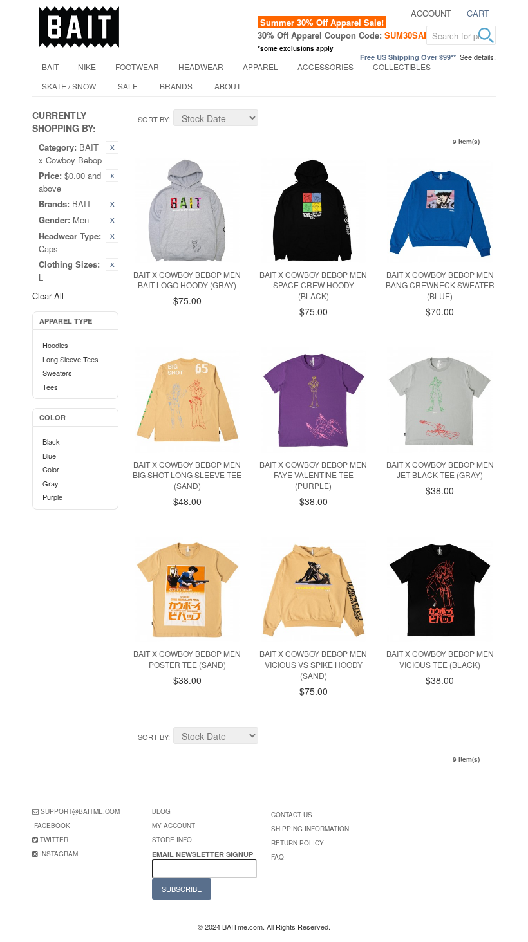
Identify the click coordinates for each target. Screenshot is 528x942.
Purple (52, 497)
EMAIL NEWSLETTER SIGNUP (203, 854)
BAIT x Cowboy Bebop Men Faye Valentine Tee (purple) (313, 475)
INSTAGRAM (59, 853)
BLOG (161, 811)
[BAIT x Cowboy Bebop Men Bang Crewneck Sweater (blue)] (440, 210)
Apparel (260, 66)
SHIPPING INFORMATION (310, 828)
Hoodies (55, 345)
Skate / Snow (69, 85)
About (227, 85)
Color (50, 469)
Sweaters (57, 372)
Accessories (325, 66)
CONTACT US (291, 814)
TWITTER (54, 839)
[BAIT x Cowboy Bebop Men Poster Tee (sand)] (187, 590)
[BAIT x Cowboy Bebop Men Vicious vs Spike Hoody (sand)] (314, 590)
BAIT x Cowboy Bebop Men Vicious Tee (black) (440, 659)
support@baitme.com (80, 811)
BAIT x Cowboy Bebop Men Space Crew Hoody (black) (313, 285)
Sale (128, 85)
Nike (87, 66)
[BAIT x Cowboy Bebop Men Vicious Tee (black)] (440, 590)
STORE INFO (172, 839)
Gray (50, 483)
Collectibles (402, 66)
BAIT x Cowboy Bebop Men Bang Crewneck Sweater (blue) (440, 285)
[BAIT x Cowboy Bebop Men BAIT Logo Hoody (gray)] (187, 210)
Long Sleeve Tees (70, 359)
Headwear (200, 66)
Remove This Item (112, 147)
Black (51, 441)
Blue (49, 455)
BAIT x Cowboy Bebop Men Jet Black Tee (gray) (440, 470)
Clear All (48, 296)
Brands (176, 85)
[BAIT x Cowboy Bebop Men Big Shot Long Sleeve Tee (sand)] (187, 400)
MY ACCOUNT (173, 825)
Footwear (137, 66)
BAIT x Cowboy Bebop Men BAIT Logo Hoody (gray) (187, 280)
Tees (50, 387)
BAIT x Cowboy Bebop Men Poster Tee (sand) (187, 659)
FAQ (277, 857)
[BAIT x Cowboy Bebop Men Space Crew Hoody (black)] (314, 210)
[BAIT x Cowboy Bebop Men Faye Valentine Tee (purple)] (314, 400)
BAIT (50, 66)
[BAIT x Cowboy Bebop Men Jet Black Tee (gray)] (440, 400)
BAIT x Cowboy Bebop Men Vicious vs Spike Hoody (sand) (313, 664)
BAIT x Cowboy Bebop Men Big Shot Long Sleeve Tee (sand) (187, 475)
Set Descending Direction (269, 119)
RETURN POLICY (297, 842)
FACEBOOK (52, 825)
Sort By (153, 119)
